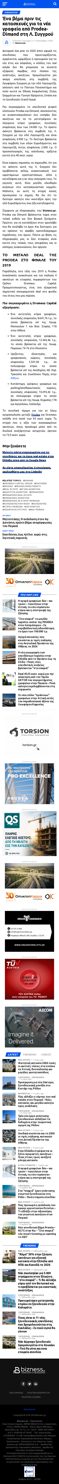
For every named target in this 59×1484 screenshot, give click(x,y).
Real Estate (11, 489)
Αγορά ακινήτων (30, 489)
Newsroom (20, 43)
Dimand (28, 480)
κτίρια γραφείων (13, 507)
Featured (41, 483)
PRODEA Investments (28, 486)
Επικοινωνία (29, 1409)
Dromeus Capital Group (18, 483)
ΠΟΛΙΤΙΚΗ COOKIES (31, 1397)
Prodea (35, 414)
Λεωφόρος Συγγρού (15, 510)
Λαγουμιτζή (33, 507)
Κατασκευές (40, 504)
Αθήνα (15, 378)
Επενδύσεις (37, 492)
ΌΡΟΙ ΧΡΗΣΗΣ (16, 1393)
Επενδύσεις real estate (18, 495)
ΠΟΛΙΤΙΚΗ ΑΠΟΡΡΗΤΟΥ (38, 1393)
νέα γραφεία (37, 510)
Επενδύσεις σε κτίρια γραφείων (22, 501)
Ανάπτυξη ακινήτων (16, 492)
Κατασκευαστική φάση (17, 504)
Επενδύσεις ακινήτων (16, 498)
